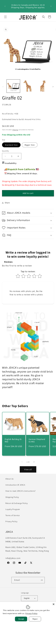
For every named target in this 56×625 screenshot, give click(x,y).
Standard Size (11, 145)
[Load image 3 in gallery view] (42, 86)
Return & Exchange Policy (16, 503)
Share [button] (7, 202)
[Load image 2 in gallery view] (28, 86)
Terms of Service (12, 515)
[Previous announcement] (5, 6)
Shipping (15, 130)
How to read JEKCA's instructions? (20, 491)
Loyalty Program (12, 509)
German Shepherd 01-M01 (37, 440)
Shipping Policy (12, 497)
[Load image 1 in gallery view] (13, 86)
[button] (5, 17)
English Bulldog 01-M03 (13, 440)
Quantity (5, 151)
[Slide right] (53, 87)
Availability (10, 163)
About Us (9, 479)
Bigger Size (30, 145)
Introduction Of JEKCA (15, 485)
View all (28, 469)
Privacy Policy (11, 521)
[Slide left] (3, 87)
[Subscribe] (42, 580)
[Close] (53, 604)
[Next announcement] (51, 6)
